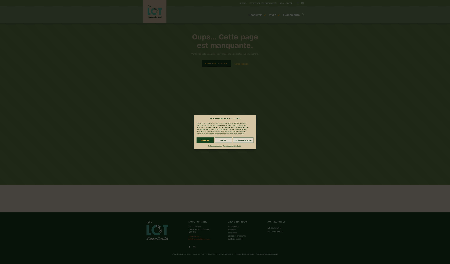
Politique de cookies (215, 146)
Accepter (205, 140)
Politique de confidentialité (232, 146)
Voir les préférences (243, 140)
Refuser (223, 140)
